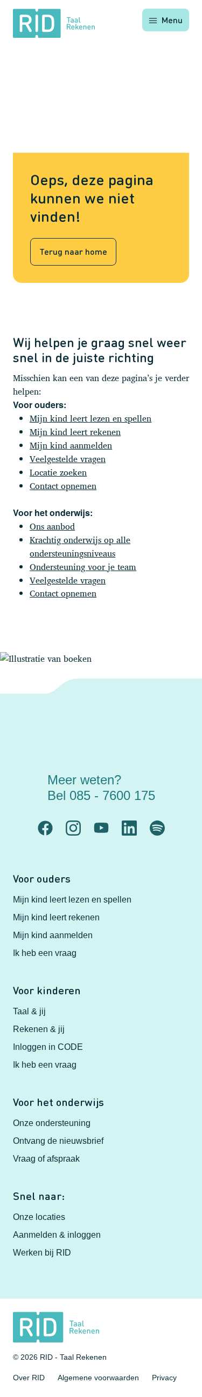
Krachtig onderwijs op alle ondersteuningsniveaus (80, 546)
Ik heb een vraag (44, 953)
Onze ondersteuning (51, 1123)
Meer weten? (101, 787)
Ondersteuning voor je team (83, 567)
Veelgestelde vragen (68, 459)
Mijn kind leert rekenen (75, 432)
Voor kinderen (47, 990)
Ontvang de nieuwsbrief (58, 1140)
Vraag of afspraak (46, 1158)
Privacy (164, 1377)
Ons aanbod (52, 526)
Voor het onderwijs (58, 1102)
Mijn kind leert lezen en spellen (90, 418)
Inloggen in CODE (48, 1047)
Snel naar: (39, 1196)
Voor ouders (42, 878)
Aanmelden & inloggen (57, 1234)
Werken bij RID (42, 1252)
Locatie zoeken (58, 472)
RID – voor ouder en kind (119, 816)
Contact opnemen (63, 486)
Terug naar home (73, 251)
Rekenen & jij (39, 1029)
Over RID (29, 1377)
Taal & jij (29, 1011)
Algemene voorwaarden (98, 1377)
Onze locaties (39, 1217)
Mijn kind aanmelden (71, 445)
